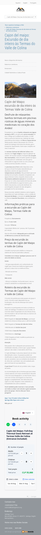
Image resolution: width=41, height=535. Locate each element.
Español (18, 3)
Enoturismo (8, 68)
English (25, 3)
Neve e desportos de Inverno (13, 60)
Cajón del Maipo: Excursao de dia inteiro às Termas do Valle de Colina (21, 30)
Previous (7, 90)
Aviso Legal (8, 528)
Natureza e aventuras (12, 27)
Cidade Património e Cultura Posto (15, 73)
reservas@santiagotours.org (13, 507)
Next (34, 90)
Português (33, 3)
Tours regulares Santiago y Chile (14, 25)
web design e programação (13, 532)
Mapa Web (18, 528)
